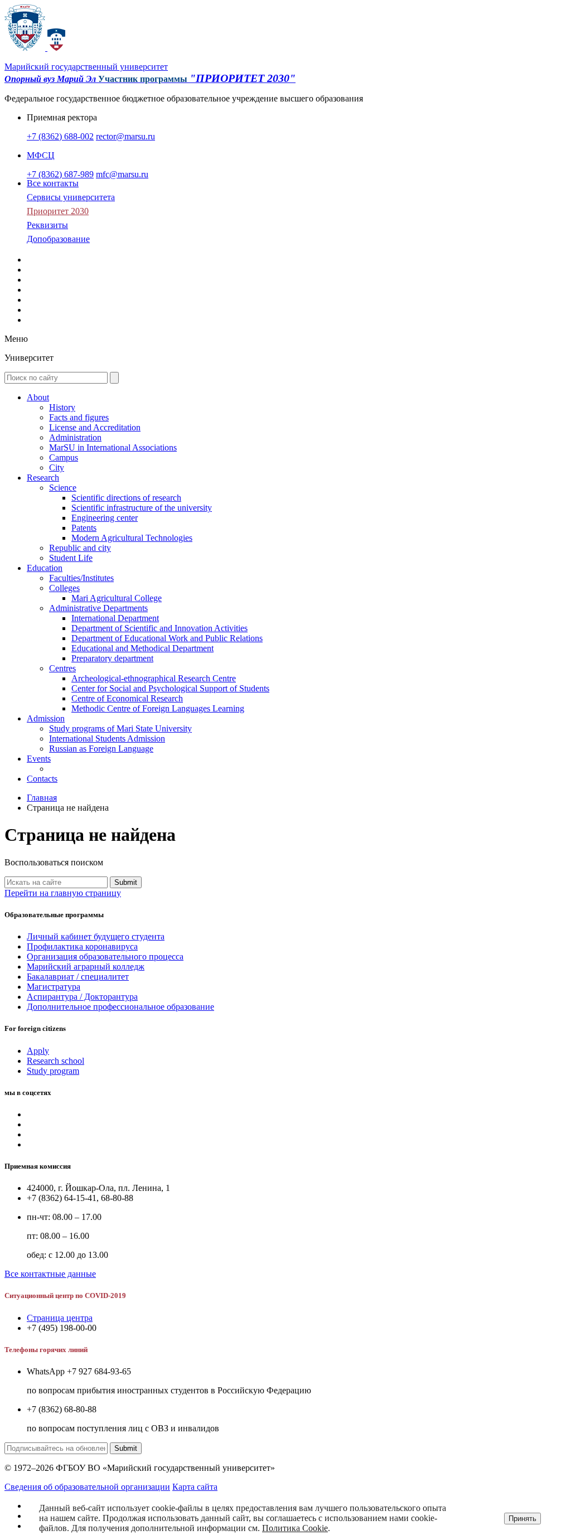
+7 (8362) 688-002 (60, 136)
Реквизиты (47, 225)
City (56, 467)
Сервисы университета (71, 197)
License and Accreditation (95, 427)
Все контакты (53, 183)
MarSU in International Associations (113, 447)
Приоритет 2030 (58, 211)
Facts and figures (79, 417)
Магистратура (53, 986)
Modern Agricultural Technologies (131, 538)
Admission (46, 718)
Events (39, 758)
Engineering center (104, 517)
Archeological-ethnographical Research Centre (153, 678)
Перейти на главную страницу (62, 893)
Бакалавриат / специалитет (78, 976)
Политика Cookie (295, 1528)
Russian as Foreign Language (101, 748)
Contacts (42, 778)
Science (62, 487)
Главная (42, 797)
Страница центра (60, 1318)
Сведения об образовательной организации (87, 1486)
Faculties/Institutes (81, 578)
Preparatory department (112, 658)
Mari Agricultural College (116, 598)
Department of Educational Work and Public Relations (167, 638)
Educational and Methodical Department (142, 648)
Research (43, 477)
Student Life (71, 558)
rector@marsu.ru (125, 136)
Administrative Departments (98, 608)
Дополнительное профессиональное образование (120, 1006)
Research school (55, 1061)
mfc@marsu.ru (122, 174)
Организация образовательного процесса (105, 956)
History (62, 407)
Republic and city (80, 548)
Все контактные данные (50, 1274)
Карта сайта (194, 1486)
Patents (83, 527)
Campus (63, 457)
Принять (522, 1518)
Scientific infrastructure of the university (141, 507)
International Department (115, 618)
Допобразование (58, 239)
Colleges (64, 588)
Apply (38, 1050)
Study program (53, 1071)
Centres (62, 668)
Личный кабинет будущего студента (95, 936)
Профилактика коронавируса (82, 946)
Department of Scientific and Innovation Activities (159, 628)
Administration (75, 437)
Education (44, 568)
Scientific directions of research (126, 497)
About (38, 397)
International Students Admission (107, 738)
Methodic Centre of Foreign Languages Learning (157, 708)
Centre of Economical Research (127, 698)
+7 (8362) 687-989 (60, 174)
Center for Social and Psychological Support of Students (170, 688)
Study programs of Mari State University (120, 728)
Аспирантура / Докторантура (82, 996)
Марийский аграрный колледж (85, 966)
